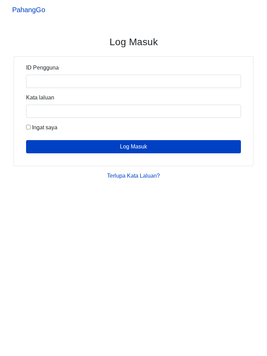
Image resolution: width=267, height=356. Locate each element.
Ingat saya (44, 127)
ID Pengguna (42, 68)
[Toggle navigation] (249, 10)
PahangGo (28, 10)
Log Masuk (133, 146)
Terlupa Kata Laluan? (133, 176)
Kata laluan (40, 97)
